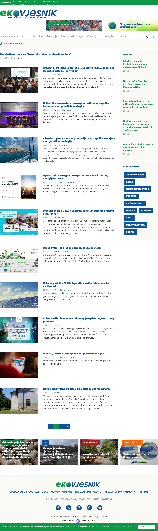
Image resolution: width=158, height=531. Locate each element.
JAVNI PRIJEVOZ (135, 175)
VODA (45, 492)
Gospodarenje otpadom (13, 36)
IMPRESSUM (52, 499)
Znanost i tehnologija (72, 36)
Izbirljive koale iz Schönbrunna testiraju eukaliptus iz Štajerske (135, 64)
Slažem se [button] (146, 527)
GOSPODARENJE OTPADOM (24, 492)
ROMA (129, 182)
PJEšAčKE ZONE (135, 203)
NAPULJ (130, 211)
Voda (32, 36)
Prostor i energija (48, 36)
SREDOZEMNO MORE (137, 189)
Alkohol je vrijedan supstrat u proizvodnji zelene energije (138, 147)
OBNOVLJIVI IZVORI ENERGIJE (119, 492)
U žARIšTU (143, 492)
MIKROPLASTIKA (135, 225)
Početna (8, 44)
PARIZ (129, 218)
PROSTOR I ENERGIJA (61, 492)
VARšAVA (131, 196)
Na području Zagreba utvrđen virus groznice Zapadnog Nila (35, 2)
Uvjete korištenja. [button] (127, 527)
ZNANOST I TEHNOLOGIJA (88, 492)
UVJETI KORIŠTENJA (89, 499)
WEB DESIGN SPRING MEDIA (79, 521)
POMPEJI (146, 211)
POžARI (130, 232)
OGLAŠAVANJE (68, 499)
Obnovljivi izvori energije (100, 36)
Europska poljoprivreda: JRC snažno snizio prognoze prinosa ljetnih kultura (138, 104)
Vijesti (57, 325)
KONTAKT (107, 499)
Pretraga (19, 44)
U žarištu (122, 36)
